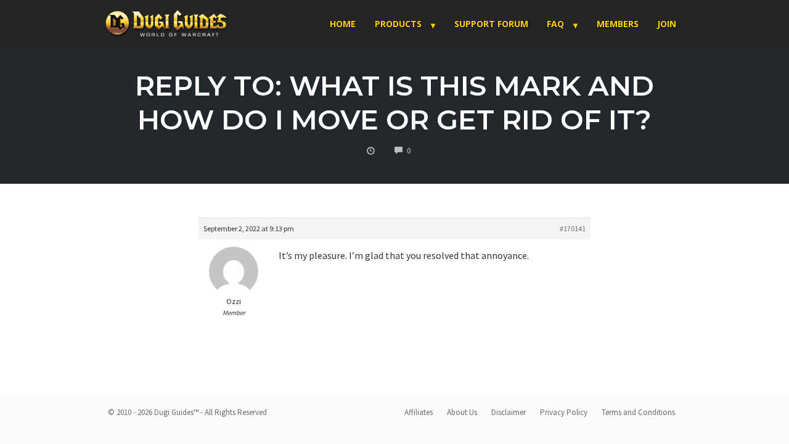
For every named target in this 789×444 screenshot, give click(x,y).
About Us (462, 412)
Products (398, 24)
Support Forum (491, 24)
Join (666, 24)
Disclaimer (508, 412)
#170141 (573, 228)
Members (618, 24)
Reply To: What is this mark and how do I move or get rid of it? (394, 102)
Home (343, 24)
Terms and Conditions (638, 412)
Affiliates (418, 412)
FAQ (555, 24)
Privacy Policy (563, 412)
